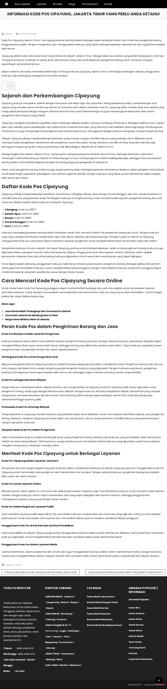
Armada (57, 4)
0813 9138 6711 (135, 684)
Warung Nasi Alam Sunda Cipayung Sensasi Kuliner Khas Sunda (41, 572)
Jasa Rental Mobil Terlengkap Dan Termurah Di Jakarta (37, 311)
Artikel (33, 33)
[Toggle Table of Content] (8, 85)
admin (8, 33)
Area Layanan (22, 4)
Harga (71, 4)
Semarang (51, 630)
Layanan (41, 4)
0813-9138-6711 (25, 648)
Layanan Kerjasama (155, 684)
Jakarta (18, 565)
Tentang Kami (90, 4)
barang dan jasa (119, 158)
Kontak (108, 4)
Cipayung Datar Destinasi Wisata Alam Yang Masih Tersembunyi (124, 572)
